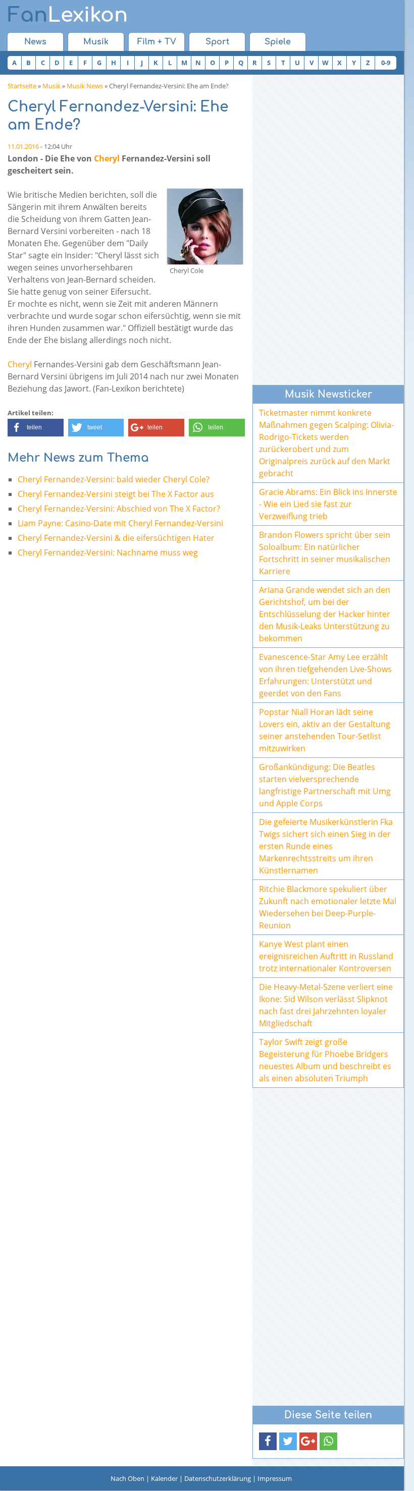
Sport (217, 41)
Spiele (278, 41)
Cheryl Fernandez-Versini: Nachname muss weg (108, 552)
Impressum (274, 1478)
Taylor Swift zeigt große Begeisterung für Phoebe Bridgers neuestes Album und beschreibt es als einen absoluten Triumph (325, 1060)
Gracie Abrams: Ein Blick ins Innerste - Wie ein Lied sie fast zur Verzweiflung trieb (328, 504)
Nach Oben (127, 1478)
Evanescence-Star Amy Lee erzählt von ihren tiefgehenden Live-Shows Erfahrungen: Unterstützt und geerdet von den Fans (325, 675)
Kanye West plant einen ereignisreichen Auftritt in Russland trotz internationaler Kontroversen (326, 956)
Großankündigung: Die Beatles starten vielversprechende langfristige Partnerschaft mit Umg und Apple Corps (325, 785)
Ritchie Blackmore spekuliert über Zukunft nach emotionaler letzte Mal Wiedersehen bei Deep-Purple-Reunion (327, 907)
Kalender (164, 1478)
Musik (96, 41)
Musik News (85, 85)
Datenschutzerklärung (217, 1478)
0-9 (385, 62)
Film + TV (156, 41)
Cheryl (107, 158)
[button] (36, 427)
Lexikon (68, 15)
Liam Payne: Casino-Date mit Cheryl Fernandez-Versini (120, 523)
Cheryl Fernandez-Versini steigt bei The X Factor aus (116, 494)
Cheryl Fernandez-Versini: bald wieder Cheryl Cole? (114, 479)
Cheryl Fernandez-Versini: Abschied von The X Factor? (119, 508)
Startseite (22, 85)
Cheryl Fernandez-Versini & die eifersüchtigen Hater (116, 537)
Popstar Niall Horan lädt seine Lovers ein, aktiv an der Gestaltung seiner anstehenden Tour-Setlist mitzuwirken (324, 730)
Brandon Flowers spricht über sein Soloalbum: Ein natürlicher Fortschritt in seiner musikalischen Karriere (324, 553)
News (35, 41)
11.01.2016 (23, 146)
